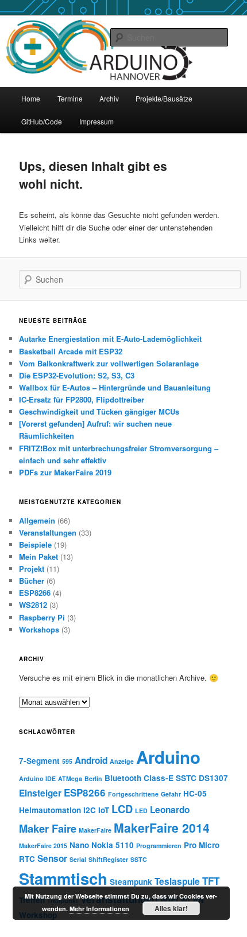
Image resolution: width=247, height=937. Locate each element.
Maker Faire (47, 828)
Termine (70, 98)
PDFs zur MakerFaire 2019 (65, 472)
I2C (89, 810)
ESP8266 (35, 592)
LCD (122, 809)
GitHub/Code (41, 121)
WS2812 (33, 604)
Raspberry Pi (42, 617)
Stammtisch (63, 878)
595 (67, 761)
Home (30, 98)
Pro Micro (201, 845)
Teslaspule (177, 881)
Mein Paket (38, 556)
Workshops (39, 629)
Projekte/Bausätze (164, 98)
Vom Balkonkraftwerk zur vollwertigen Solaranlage (109, 363)
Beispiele (35, 544)
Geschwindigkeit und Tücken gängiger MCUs (99, 411)
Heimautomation (50, 810)
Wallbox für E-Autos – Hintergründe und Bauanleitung (115, 387)
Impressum (96, 121)
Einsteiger (40, 793)
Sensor (52, 858)
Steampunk (131, 881)
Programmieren (159, 845)
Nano (79, 845)
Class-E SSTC (170, 777)
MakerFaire (95, 830)
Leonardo (170, 809)
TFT (210, 881)
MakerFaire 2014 (162, 827)
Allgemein (37, 520)
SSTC (138, 859)
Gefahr (171, 794)
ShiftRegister (108, 859)
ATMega (70, 778)
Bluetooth (123, 777)
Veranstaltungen (47, 532)
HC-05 (195, 793)
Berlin (93, 778)
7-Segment (39, 760)
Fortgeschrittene (133, 794)
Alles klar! (171, 908)
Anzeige (122, 761)
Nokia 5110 (112, 845)
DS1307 (213, 777)
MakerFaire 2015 (43, 845)
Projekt (31, 568)
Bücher (31, 580)
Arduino (168, 757)
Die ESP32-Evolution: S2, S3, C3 (76, 375)
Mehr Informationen (99, 908)
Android (91, 760)
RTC (27, 858)
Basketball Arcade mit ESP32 (70, 351)
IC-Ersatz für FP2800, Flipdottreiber (81, 399)
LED (141, 810)
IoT (103, 810)
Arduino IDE (37, 778)
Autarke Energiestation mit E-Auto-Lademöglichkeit (110, 338)
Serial (78, 859)
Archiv (109, 98)
